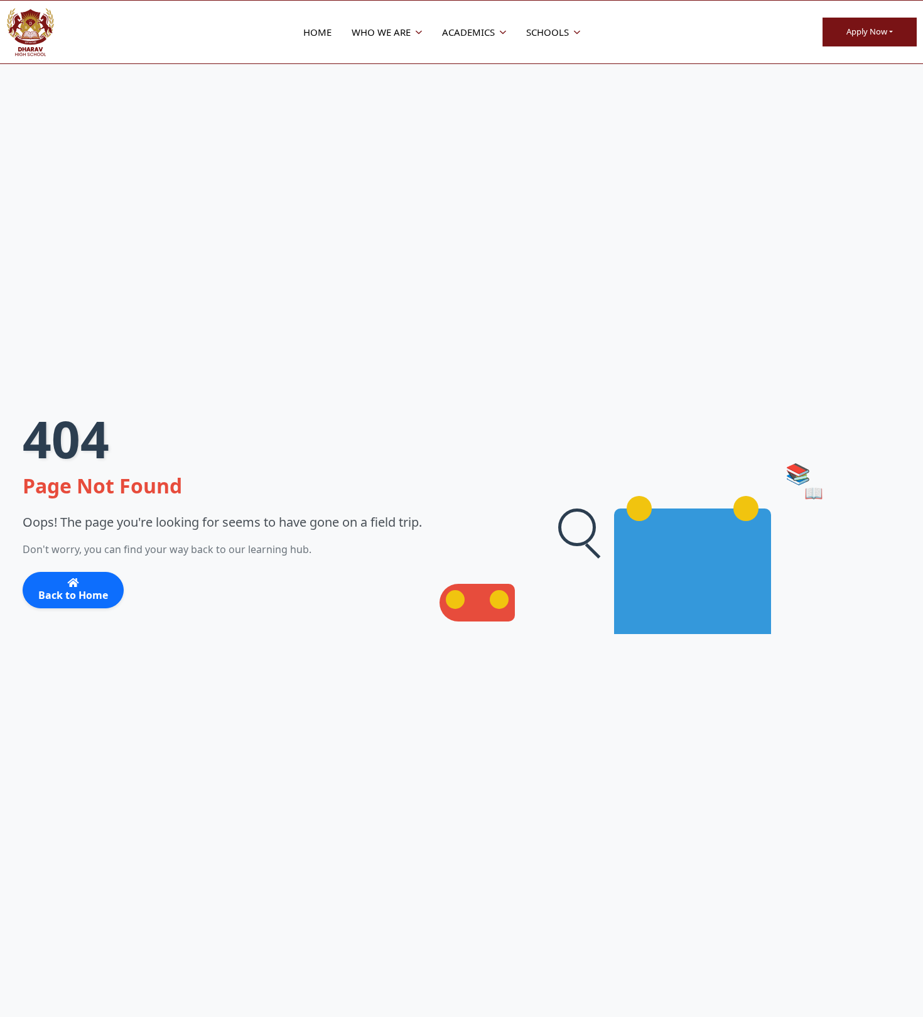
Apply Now (866, 31)
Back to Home (73, 595)
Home (317, 32)
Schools (547, 32)
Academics (468, 32)
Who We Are (381, 32)
